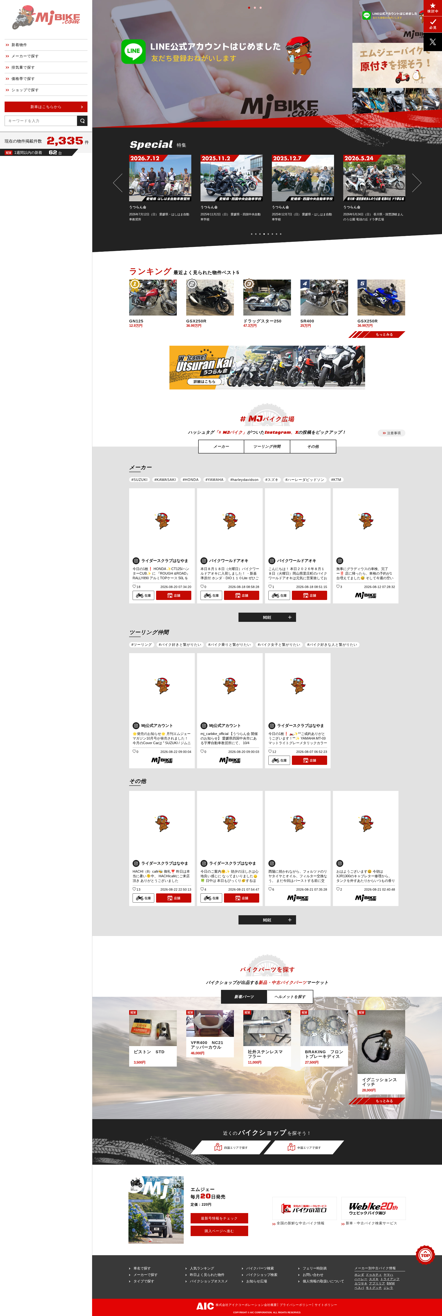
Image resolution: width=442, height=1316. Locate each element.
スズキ (374, 1279)
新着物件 (19, 45)
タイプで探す (144, 1281)
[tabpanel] (160, 191)
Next (416, 183)
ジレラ (388, 1288)
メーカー (221, 446)
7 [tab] (278, 233)
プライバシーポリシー (296, 1305)
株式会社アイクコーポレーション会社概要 (246, 1305)
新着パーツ (244, 997)
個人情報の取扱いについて (323, 1281)
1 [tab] (250, 7)
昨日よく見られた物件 (207, 1275)
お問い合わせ (313, 1275)
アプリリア (377, 1283)
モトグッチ (374, 1288)
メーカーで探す (25, 56)
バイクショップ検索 (261, 1275)
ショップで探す (25, 90)
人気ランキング (202, 1268)
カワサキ (361, 1283)
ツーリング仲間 (267, 446)
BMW (391, 1283)
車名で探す (142, 1268)
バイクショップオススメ (209, 1281)
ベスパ (359, 1288)
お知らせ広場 (256, 1281)
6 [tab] (274, 233)
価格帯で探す (23, 79)
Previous (119, 183)
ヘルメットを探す (290, 997)
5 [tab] (270, 233)
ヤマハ (388, 1274)
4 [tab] (266, 233)
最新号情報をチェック (219, 1218)
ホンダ (359, 1274)
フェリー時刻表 (315, 1268)
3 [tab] (262, 7)
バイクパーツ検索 (260, 1268)
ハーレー (361, 1279)
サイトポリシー (326, 1305)
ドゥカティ (374, 1274)
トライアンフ (390, 1279)
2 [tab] (256, 7)
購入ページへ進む (219, 1231)
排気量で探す (23, 67)
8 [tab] (282, 233)
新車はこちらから (46, 107)
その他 (313, 446)
